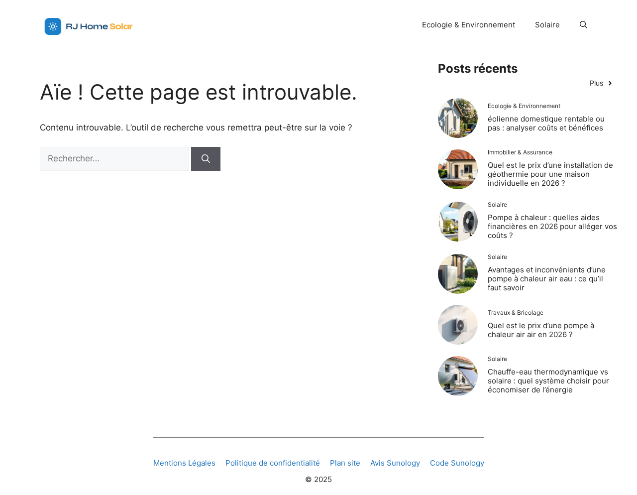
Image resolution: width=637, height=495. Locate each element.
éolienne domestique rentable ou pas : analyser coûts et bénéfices (546, 123)
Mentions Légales (184, 463)
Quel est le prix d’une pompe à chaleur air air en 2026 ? (541, 330)
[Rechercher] (205, 159)
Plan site (345, 463)
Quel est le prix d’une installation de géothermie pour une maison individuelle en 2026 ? (550, 174)
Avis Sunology (395, 463)
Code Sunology (457, 463)
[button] (583, 25)
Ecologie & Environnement (468, 24)
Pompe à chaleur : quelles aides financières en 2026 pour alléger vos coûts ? (552, 226)
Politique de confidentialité (272, 463)
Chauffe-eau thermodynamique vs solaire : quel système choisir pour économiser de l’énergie (548, 380)
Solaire (547, 24)
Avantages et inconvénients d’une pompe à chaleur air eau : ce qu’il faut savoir (547, 278)
